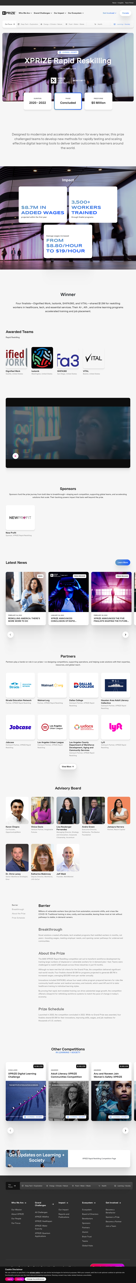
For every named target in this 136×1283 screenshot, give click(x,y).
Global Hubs (87, 1245)
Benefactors (87, 1218)
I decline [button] (19, 1279)
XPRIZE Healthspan (43, 1221)
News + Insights (117, 3)
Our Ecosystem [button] (75, 13)
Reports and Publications (64, 1215)
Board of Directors (90, 1214)
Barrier (15, 905)
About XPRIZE (17, 1214)
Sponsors (86, 1223)
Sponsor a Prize (112, 1217)
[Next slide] (125, 635)
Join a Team (111, 1226)
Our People (16, 1218)
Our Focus (8, 24)
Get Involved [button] (108, 13)
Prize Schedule (18, 918)
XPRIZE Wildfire (42, 1217)
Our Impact (63, 1210)
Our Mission (16, 1210)
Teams (85, 1241)
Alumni (85, 1232)
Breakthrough (18, 909)
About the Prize (18, 913)
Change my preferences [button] (35, 1279)
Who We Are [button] (24, 13)
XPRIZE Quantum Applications (42, 1234)
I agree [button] (9, 1279)
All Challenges (41, 1212)
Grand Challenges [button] (42, 13)
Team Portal (129, 3)
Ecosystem (87, 1210)
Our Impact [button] (59, 13)
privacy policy (35, 1272)
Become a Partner (114, 1221)
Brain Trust (87, 1236)
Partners (86, 1227)
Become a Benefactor (110, 1211)
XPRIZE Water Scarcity (41, 1227)
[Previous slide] (10, 635)
